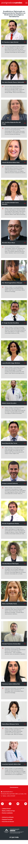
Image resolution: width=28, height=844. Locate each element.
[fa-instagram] (10, 803)
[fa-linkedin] (25, 803)
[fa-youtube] (18, 803)
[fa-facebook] (2, 803)
